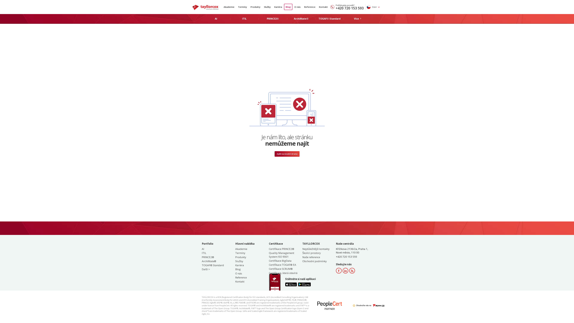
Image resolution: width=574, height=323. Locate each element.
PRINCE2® (208, 257)
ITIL (204, 253)
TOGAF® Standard (213, 265)
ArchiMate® (209, 261)
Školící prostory (311, 253)
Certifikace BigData (280, 260)
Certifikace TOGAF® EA (282, 264)
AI (203, 249)
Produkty (255, 6)
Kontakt (323, 6)
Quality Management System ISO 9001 (281, 254)
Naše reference (311, 257)
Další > (206, 269)
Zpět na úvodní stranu (287, 154)
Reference (309, 6)
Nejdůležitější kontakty (316, 249)
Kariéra (278, 6)
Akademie (229, 6)
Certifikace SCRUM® (281, 269)
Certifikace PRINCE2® (281, 249)
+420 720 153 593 (350, 8)
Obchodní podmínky (314, 261)
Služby (267, 6)
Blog (288, 6)
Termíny (242, 6)
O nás (297, 6)
